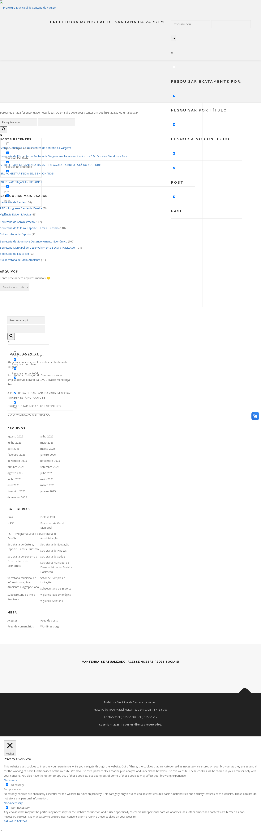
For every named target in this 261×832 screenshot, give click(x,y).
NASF (10, 523)
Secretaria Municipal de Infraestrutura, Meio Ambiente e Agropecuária (23, 582)
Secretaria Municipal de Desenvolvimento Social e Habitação (37, 247)
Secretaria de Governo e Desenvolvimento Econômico (33, 241)
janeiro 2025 (48, 491)
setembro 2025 (49, 467)
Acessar (12, 620)
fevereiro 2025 (16, 491)
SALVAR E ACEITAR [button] (16, 821)
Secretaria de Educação (14, 253)
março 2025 (47, 485)
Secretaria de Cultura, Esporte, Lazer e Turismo (29, 228)
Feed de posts (49, 620)
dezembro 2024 (17, 497)
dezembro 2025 (17, 461)
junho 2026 (14, 442)
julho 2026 (46, 436)
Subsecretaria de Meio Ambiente (20, 260)
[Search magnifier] (173, 38)
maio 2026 (46, 442)
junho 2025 (14, 479)
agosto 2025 (15, 473)
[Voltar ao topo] (245, 693)
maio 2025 (46, 479)
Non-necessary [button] (13, 803)
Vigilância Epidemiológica (15, 214)
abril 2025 (13, 485)
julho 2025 (46, 473)
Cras (10, 517)
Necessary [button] (10, 780)
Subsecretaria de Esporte (15, 234)
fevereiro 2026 (16, 454)
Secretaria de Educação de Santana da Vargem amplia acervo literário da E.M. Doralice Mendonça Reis (63, 156)
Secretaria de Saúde (52, 556)
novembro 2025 (50, 461)
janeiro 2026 (48, 454)
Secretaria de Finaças (53, 550)
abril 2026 (13, 448)
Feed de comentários (20, 626)
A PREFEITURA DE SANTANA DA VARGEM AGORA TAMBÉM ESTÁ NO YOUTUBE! (50, 165)
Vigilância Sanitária (51, 601)
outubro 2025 (15, 467)
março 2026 (47, 448)
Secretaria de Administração (17, 222)
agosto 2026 (15, 436)
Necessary (17, 785)
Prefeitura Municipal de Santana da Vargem (107, 22)
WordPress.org (49, 626)
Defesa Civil (47, 517)
